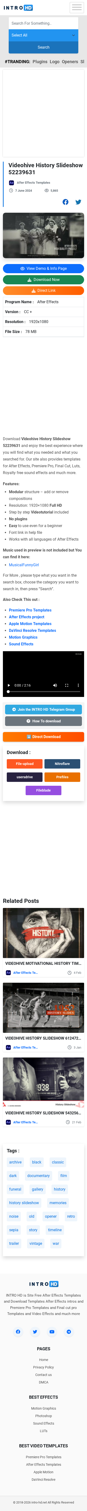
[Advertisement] (43, 113)
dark (13, 1175)
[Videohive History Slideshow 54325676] (43, 1083)
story (33, 1230)
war (56, 1243)
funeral (15, 1189)
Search (44, 47)
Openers (70, 61)
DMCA (43, 1382)
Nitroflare (62, 764)
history (59, 1189)
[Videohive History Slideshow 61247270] (43, 1008)
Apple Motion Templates (30, 623)
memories (58, 1203)
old (31, 1216)
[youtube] (52, 1332)
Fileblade (43, 790)
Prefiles (62, 777)
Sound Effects (21, 644)
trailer (14, 1243)
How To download (46, 721)
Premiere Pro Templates (30, 610)
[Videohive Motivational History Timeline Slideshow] (43, 933)
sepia (13, 1230)
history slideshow (24, 1203)
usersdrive (25, 777)
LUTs (43, 1431)
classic (58, 1162)
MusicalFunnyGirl (24, 565)
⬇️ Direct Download (44, 736)
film (63, 1175)
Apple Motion (43, 1472)
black (36, 1162)
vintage (35, 1243)
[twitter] (35, 1332)
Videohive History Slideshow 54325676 (44, 1113)
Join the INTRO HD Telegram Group (46, 709)
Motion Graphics (23, 637)
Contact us (43, 1375)
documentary (38, 1175)
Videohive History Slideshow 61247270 (44, 1038)
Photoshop (43, 1416)
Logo (54, 61)
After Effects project (26, 617)
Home (43, 1360)
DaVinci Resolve (43, 1479)
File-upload (25, 764)
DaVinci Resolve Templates (32, 630)
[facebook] (18, 1332)
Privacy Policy (43, 1367)
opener (51, 1216)
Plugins (40, 61)
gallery (37, 1189)
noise (13, 1216)
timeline (55, 1230)
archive (15, 1162)
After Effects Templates (33, 182)
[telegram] (69, 1332)
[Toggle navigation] (77, 7)
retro (71, 1216)
